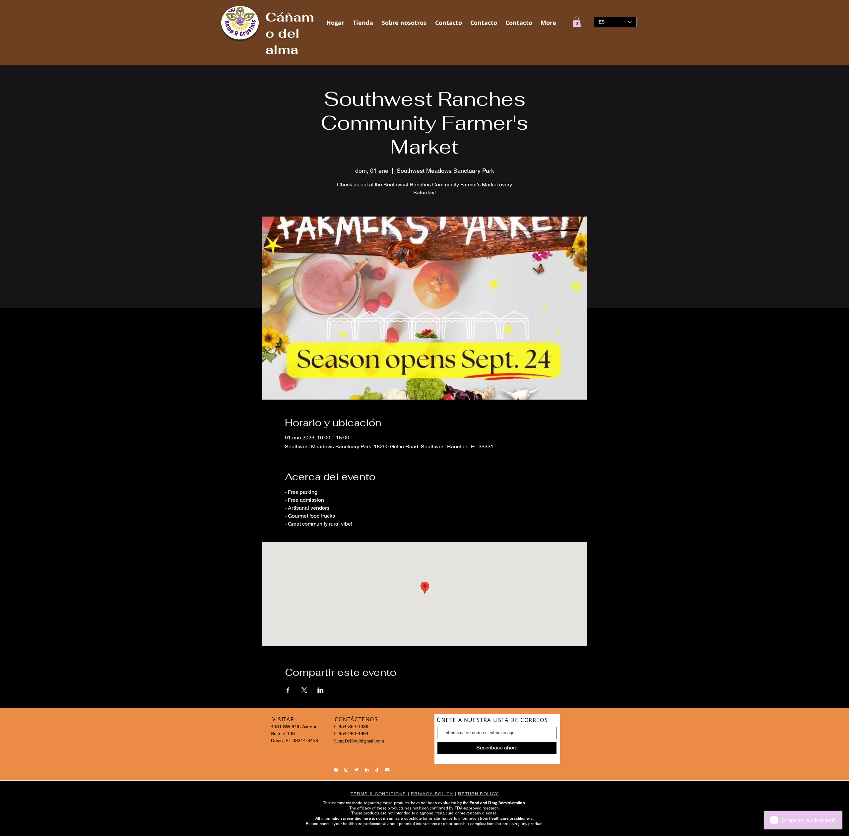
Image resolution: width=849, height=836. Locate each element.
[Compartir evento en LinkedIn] (320, 690)
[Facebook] (336, 769)
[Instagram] (346, 769)
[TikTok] (377, 769)
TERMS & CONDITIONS (378, 793)
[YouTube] (387, 769)
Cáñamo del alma (289, 33)
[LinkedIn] (366, 769)
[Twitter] (356, 769)
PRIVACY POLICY (432, 793)
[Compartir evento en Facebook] (288, 690)
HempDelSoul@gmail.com (358, 741)
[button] (576, 22)
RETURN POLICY (478, 793)
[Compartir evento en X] (304, 690)
